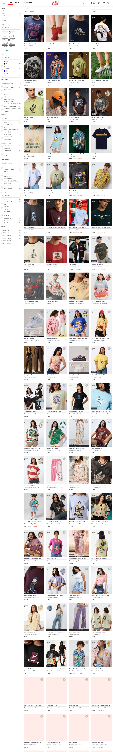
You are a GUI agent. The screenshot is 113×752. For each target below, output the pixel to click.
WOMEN (18, 3)
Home (25, 8)
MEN (10, 3)
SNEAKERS (28, 3)
